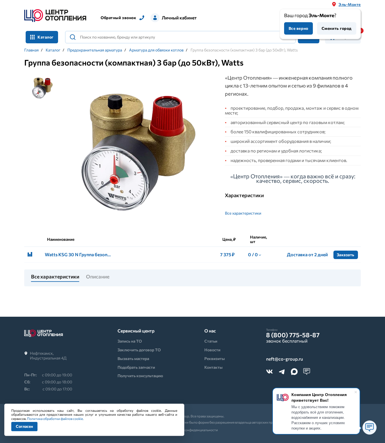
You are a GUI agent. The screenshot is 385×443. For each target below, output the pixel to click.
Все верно (298, 28)
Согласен (24, 426)
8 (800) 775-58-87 (293, 335)
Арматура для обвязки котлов (156, 50)
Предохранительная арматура (94, 50)
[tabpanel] (138, 150)
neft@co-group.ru (284, 359)
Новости (212, 349)
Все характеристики (243, 213)
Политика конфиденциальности (192, 430)
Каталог (53, 50)
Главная (31, 50)
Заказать (346, 254)
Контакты (213, 367)
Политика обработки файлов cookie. (55, 418)
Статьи (210, 341)
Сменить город (337, 28)
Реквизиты (214, 358)
